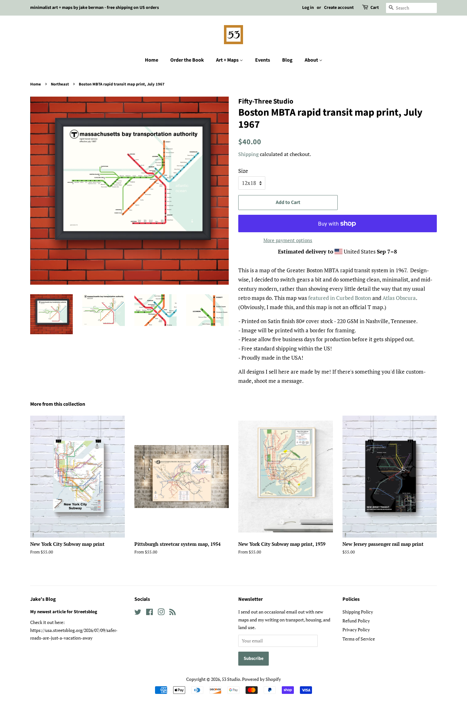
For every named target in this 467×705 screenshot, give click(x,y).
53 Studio (231, 679)
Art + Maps (228, 60)
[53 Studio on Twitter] (137, 613)
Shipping (248, 154)
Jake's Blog (43, 599)
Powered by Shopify (261, 679)
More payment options (287, 240)
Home (151, 60)
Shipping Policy (357, 612)
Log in (308, 7)
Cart (374, 7)
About (312, 60)
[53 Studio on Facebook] (149, 613)
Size (243, 170)
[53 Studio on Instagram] (161, 613)
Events (262, 60)
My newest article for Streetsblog (63, 611)
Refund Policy (356, 621)
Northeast (60, 84)
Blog (287, 60)
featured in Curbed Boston (339, 298)
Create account (339, 7)
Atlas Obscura (399, 298)
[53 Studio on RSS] (172, 613)
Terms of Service (358, 639)
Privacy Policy (356, 630)
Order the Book (187, 60)
